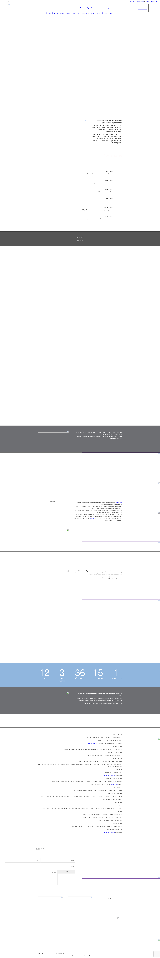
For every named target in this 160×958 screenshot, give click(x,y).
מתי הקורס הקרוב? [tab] (117, 734)
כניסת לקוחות (140, 1)
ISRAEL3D (5, 1)
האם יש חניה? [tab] (118, 811)
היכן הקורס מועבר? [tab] (117, 758)
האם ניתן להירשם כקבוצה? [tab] (115, 823)
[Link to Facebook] (118, 953)
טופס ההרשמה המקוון (93, 743)
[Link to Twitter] (120, 953)
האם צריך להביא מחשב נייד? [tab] (114, 752)
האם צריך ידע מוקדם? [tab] (116, 746)
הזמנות (147, 1)
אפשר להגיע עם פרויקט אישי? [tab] (114, 793)
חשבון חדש (132, 1)
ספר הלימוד (119, 571)
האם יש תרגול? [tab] (118, 802)
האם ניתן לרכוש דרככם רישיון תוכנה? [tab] (112, 778)
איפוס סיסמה (154, 1)
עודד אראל (119, 502)
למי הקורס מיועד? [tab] (117, 787)
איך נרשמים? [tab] (119, 769)
